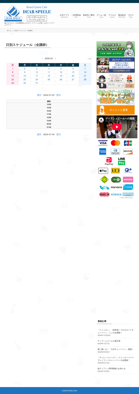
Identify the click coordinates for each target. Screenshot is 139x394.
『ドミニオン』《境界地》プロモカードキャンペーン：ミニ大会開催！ (116, 332)
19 (61, 75)
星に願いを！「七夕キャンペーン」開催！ (116, 350)
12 (61, 72)
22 (12, 79)
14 (85, 72)
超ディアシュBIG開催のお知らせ (112, 369)
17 (37, 75)
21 (85, 75)
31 (37, 82)
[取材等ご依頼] (116, 71)
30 (24, 82)
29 (12, 82)
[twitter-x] (126, 1)
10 (37, 72)
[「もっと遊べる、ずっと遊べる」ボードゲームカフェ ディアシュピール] (27, 13)
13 (73, 72)
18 (49, 75)
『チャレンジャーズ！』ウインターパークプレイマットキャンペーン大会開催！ (116, 360)
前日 (39, 94)
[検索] (133, 1)
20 (73, 75)
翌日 (58, 94)
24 (37, 79)
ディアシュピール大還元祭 (109, 342)
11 (49, 72)
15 (12, 75)
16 (24, 75)
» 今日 (89, 59)
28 (85, 79)
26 (61, 79)
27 (73, 79)
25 (49, 79)
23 (24, 79)
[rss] (129, 1)
